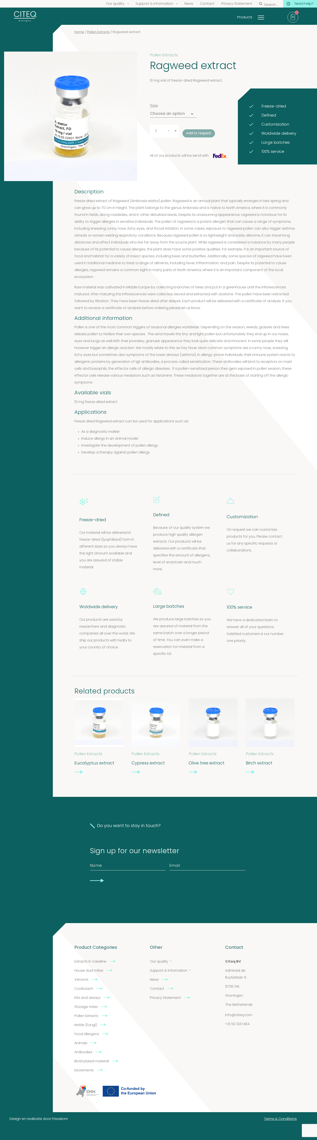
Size (154, 106)
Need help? (304, 4)
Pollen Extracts (98, 32)
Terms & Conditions (280, 1119)
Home (79, 32)
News (188, 4)
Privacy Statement (236, 4)
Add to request (198, 133)
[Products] (266, 16)
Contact (207, 4)
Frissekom (60, 1119)
